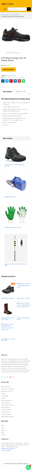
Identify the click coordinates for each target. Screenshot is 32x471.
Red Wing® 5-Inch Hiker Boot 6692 (8, 339)
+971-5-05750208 (6, 450)
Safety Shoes (20, 77)
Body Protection (5, 386)
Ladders (3, 398)
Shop (2, 427)
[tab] (7, 92)
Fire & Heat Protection (7, 405)
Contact (3, 434)
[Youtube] (10, 377)
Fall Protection (5, 402)
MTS (15, 77)
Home (2, 425)
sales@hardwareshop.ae (8, 448)
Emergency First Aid (7, 391)
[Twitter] (4, 377)
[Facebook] (1, 377)
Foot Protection (11, 75)
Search (29, 9)
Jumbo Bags (4, 395)
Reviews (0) (21, 91)
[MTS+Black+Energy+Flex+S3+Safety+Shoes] (7, 81)
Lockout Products (6, 414)
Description (7, 91)
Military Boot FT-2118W (23, 298)
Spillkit (3, 393)
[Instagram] (13, 377)
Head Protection (5, 412)
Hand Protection (6, 409)
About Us (3, 430)
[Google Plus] (7, 377)
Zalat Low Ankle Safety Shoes (23, 318)
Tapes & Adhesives (6, 400)
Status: (3, 65)
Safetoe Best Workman (7, 298)
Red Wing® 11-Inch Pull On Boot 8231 (7, 318)
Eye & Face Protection (7, 389)
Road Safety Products (7, 416)
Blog (2, 432)
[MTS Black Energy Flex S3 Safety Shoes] (3, 81)
